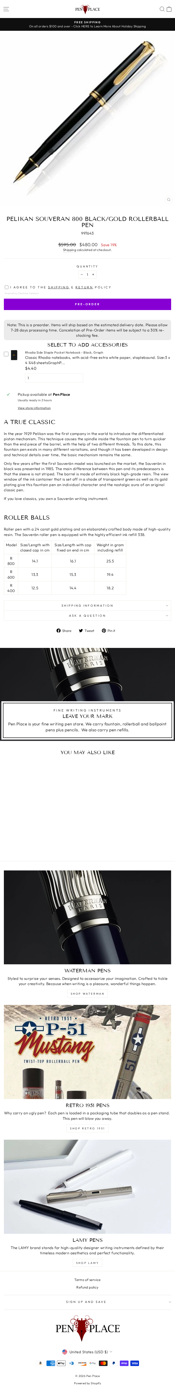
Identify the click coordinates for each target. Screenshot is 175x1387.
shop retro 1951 (87, 1128)
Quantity (88, 266)
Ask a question (87, 615)
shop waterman (88, 993)
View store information (34, 408)
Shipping (69, 250)
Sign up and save (86, 1302)
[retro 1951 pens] (87, 1052)
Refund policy (87, 1287)
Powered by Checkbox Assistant (22, 293)
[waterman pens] (87, 917)
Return (84, 287)
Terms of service (87, 1280)
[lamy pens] (87, 1187)
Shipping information (88, 605)
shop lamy (87, 1263)
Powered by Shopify (87, 1383)
